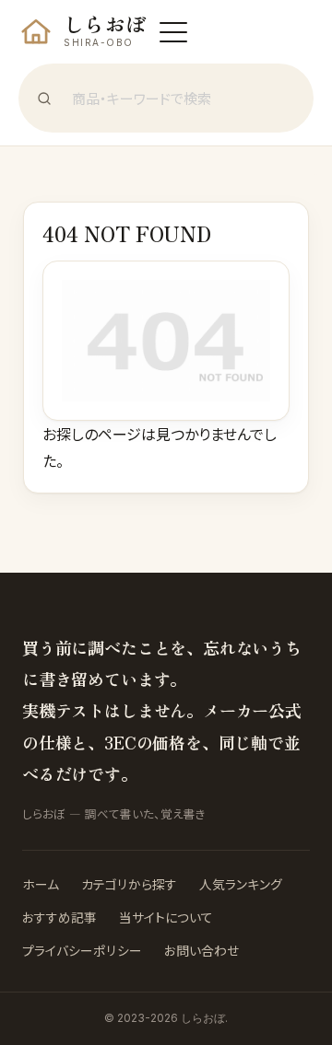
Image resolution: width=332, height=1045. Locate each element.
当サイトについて (166, 917)
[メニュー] (173, 32)
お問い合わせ (201, 950)
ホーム (40, 884)
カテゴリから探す (129, 884)
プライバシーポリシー (82, 950)
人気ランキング (240, 884)
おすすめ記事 (59, 917)
